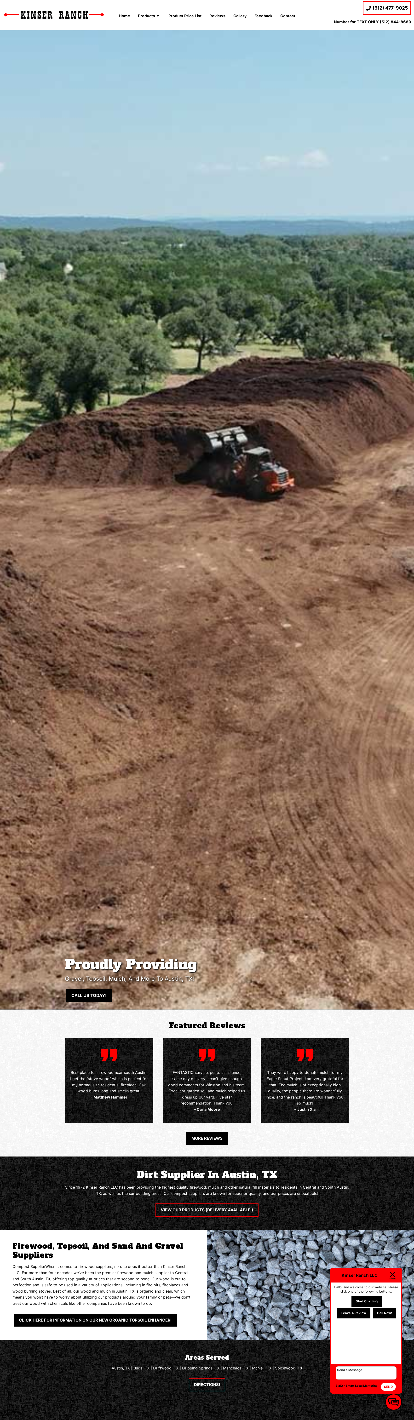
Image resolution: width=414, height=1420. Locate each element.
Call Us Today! (89, 995)
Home (124, 15)
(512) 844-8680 (395, 21)
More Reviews (207, 1138)
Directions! (207, 1384)
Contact (287, 15)
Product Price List (184, 15)
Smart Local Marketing (362, 1385)
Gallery (240, 15)
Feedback (263, 15)
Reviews (217, 15)
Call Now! (384, 1313)
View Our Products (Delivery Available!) (207, 1210)
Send (388, 1387)
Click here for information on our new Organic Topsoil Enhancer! (95, 1320)
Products (146, 15)
